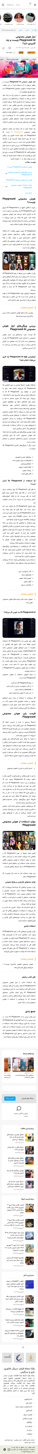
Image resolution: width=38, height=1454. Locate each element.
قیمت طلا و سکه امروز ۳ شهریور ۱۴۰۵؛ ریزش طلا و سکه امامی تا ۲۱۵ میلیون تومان (15, 1209)
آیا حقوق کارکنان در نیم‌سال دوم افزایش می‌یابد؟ (15, 1310)
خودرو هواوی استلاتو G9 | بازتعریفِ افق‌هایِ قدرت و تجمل (8, 24)
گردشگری (29, 1410)
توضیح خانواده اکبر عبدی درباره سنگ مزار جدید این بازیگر (15, 1260)
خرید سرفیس (18, 1440)
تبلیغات (29, 1434)
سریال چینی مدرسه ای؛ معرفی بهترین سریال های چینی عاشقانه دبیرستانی (15, 1184)
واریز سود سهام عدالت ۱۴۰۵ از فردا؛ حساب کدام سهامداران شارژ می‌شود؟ (14, 1235)
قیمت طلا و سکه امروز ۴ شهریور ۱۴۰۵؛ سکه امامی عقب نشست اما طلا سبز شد (14, 1222)
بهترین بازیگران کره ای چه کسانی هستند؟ (15, 1171)
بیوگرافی (29, 1422)
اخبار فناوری (28, 1399)
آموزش (20, 30)
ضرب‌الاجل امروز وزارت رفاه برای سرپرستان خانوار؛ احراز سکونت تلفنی (15, 1299)
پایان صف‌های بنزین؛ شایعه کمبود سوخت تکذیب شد (14, 1321)
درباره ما (29, 1430)
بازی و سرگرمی (27, 1418)
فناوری (27, 30)
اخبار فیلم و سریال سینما (24, 1407)
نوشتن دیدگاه (10, 1098)
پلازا (33, 30)
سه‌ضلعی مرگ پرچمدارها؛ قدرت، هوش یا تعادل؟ (24, 1076)
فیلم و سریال (28, 1415)
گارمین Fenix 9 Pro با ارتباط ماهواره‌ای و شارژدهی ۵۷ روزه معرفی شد (14, 1333)
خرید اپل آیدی (9, 1440)
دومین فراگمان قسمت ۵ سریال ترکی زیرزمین (19, 24)
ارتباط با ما (28, 1426)
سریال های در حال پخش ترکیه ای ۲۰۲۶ (15, 1148)
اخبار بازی (29, 1403)
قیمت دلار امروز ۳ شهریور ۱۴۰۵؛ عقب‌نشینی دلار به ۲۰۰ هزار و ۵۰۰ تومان (14, 1248)
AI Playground (16, 132)
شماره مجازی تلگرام (29, 1440)
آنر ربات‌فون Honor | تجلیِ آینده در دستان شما (31, 24)
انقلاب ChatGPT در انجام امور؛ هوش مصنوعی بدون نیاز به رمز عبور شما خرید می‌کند (15, 1285)
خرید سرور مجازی (29, 1442)
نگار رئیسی (32, 48)
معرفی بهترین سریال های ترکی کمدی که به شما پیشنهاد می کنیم (15, 1137)
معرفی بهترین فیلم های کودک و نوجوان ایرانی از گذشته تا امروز (16, 1160)
